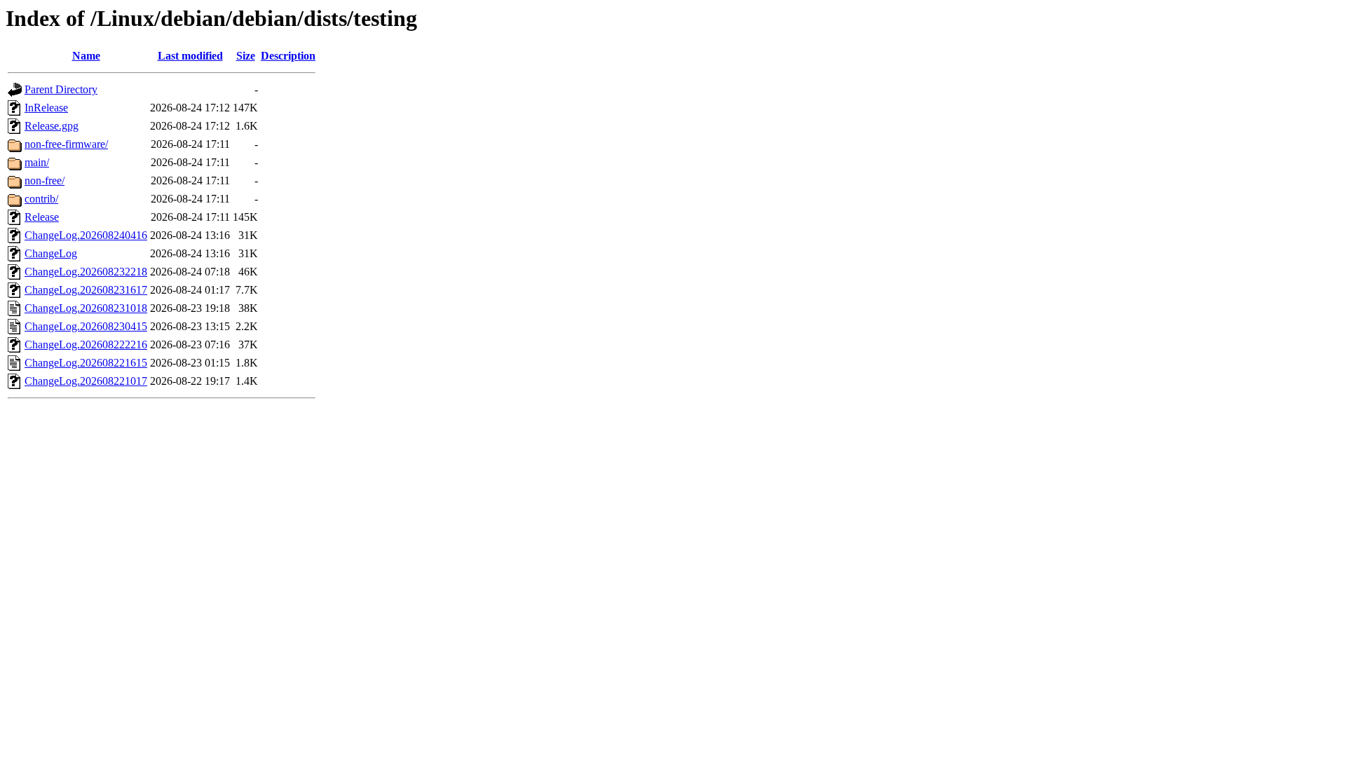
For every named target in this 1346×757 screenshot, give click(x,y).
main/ (37, 162)
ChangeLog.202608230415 (86, 326)
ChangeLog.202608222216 (86, 344)
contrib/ (41, 199)
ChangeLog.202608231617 (86, 290)
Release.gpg (52, 126)
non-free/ (44, 180)
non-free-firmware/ (66, 144)
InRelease (46, 108)
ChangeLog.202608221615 (86, 363)
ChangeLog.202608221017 (86, 381)
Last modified (190, 56)
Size (245, 56)
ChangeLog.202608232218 (86, 272)
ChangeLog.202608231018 (86, 308)
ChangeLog (51, 253)
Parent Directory (61, 89)
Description (288, 56)
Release (42, 217)
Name (86, 56)
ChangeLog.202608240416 (86, 235)
